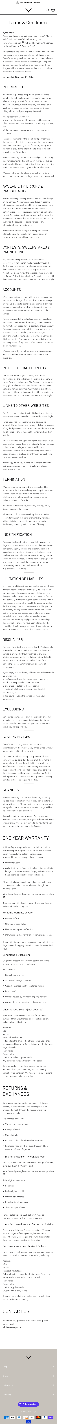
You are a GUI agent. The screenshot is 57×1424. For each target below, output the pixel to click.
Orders (6, 1376)
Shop (5, 1366)
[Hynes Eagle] (28, 10)
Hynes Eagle (32, 1412)
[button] (47, 10)
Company (7, 1394)
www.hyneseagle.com (12, 42)
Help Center (8, 1385)
